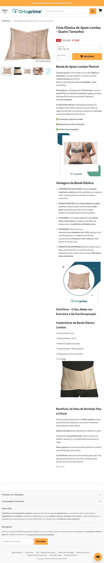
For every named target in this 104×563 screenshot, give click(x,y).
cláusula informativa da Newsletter (41, 534)
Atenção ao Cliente (70, 555)
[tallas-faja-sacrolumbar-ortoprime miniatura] (48, 71)
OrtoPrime (6, 21)
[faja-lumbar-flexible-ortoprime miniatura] (38, 71)
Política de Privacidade (66, 552)
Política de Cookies (82, 552)
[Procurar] (92, 11)
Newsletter (41, 541)
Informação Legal (55, 555)
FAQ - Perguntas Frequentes (46, 552)
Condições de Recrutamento (37, 555)
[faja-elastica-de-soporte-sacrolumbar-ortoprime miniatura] (17, 71)
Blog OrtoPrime (17, 552)
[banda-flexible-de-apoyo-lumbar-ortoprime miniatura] (27, 71)
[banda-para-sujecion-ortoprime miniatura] (7, 71)
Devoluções (29, 552)
